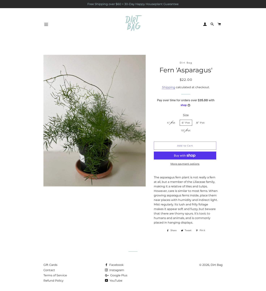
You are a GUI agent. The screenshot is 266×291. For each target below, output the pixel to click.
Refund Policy (53, 280)
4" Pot (171, 122)
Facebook (116, 265)
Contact (49, 270)
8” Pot (200, 122)
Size (186, 115)
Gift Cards (50, 265)
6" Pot (186, 122)
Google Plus (118, 275)
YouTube (115, 280)
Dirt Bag (217, 265)
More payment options (184, 163)
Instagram (116, 270)
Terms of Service (55, 275)
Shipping (168, 87)
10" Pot (186, 130)
